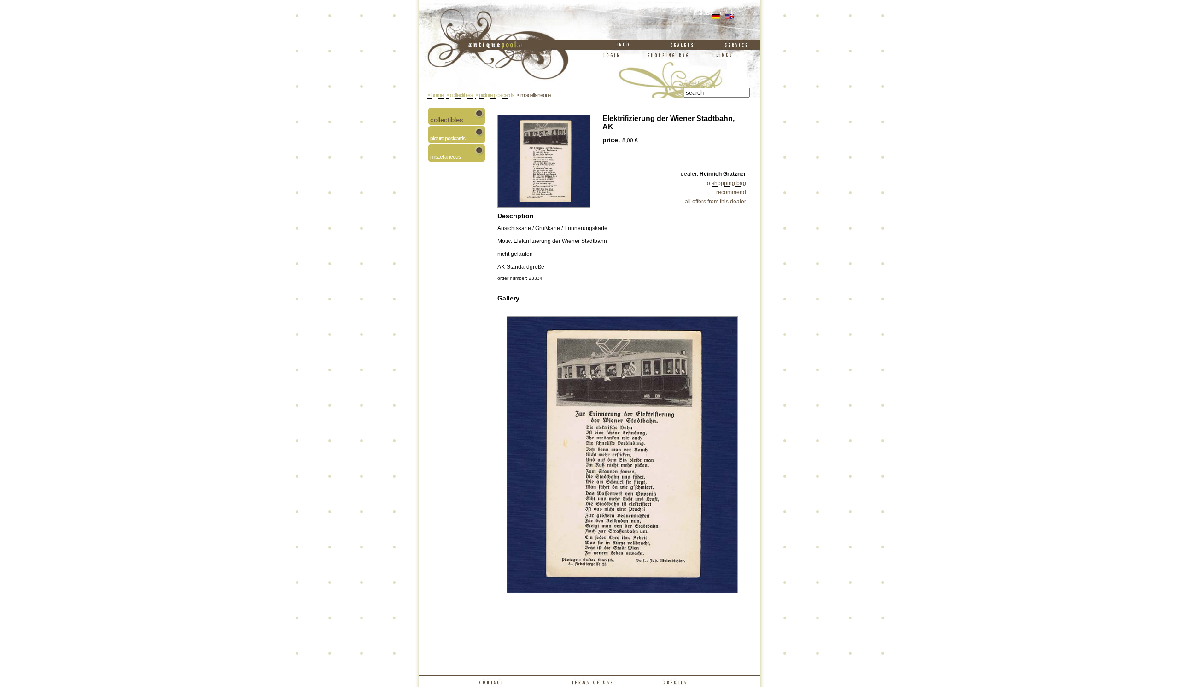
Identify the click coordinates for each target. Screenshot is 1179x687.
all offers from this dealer (715, 201)
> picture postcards (494, 95)
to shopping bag (726, 183)
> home (435, 95)
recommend (731, 192)
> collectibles (459, 95)
